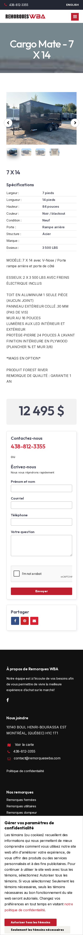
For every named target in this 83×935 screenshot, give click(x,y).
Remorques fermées (21, 800)
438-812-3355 (18, 5)
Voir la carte (24, 744)
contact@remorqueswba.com (37, 758)
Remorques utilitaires (21, 806)
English (72, 4)
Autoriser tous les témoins (30, 922)
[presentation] (8, 123)
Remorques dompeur (21, 812)
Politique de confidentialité (25, 771)
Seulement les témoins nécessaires (37, 930)
